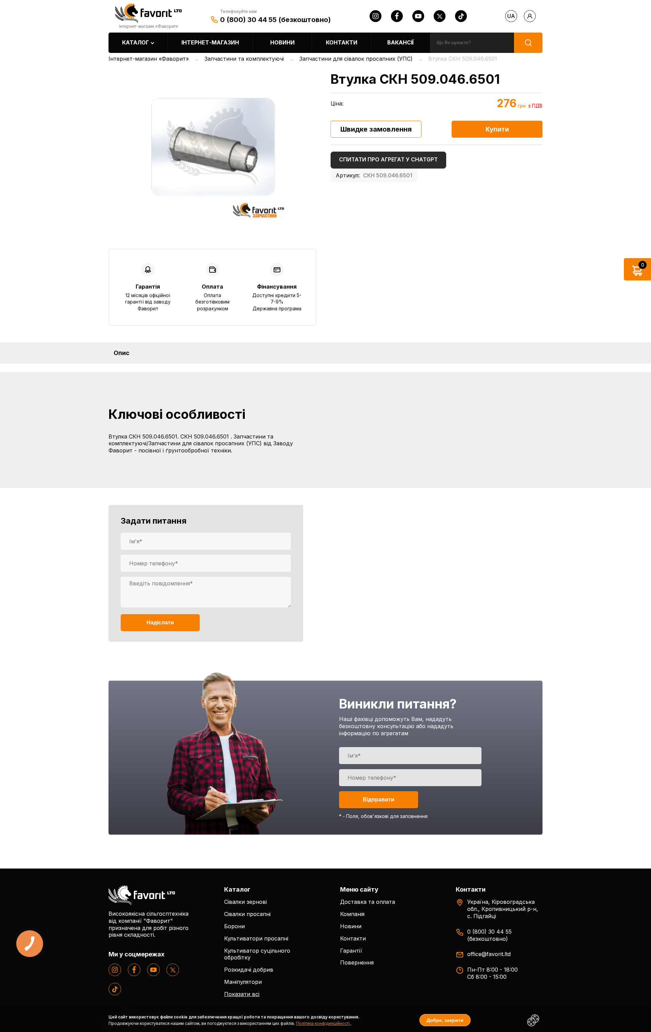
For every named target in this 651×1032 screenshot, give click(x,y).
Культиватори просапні (256, 938)
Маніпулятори (243, 981)
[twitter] (440, 16)
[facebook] (397, 16)
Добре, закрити (445, 1020)
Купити (497, 129)
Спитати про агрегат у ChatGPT (388, 159)
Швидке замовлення (376, 129)
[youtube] (418, 16)
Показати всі (241, 994)
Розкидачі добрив (248, 969)
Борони (234, 926)
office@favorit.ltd (489, 954)
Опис (122, 352)
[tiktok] (461, 16)
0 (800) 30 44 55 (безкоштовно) (275, 20)
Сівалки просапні (247, 914)
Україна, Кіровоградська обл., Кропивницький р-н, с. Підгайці (502, 908)
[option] (212, 146)
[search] (528, 43)
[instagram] (375, 16)
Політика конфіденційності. (323, 1023)
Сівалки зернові (245, 901)
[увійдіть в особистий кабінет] (530, 16)
